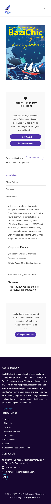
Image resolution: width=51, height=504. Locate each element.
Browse (7, 427)
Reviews (10, 189)
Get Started (26, 136)
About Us (8, 423)
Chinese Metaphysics (19, 162)
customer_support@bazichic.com (20, 471)
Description (11, 174)
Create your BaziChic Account (17, 447)
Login (6, 443)
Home (6, 419)
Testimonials (9, 439)
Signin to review (26, 334)
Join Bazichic (27, 143)
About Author (12, 181)
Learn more (8, 408)
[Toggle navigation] (44, 9)
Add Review (11, 196)
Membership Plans (12, 431)
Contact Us (9, 435)
